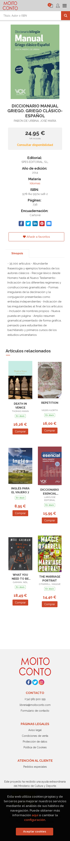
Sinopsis (17, 253)
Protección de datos (35, 741)
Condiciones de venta (35, 735)
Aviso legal (35, 730)
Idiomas (35, 183)
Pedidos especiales (35, 766)
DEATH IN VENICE (20, 405)
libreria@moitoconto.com (35, 704)
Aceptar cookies (34, 831)
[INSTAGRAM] (41, 682)
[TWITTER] (35, 682)
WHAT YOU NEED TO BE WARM (20, 576)
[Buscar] (65, 15)
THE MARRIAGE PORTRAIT (49, 578)
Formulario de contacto (35, 710)
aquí (35, 815)
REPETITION (49, 402)
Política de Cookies (35, 747)
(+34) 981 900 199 (35, 699)
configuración (34, 820)
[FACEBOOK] (29, 682)
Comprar (20, 431)
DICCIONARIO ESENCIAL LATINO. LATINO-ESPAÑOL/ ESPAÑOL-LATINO (49, 491)
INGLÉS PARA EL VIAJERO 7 (20, 490)
